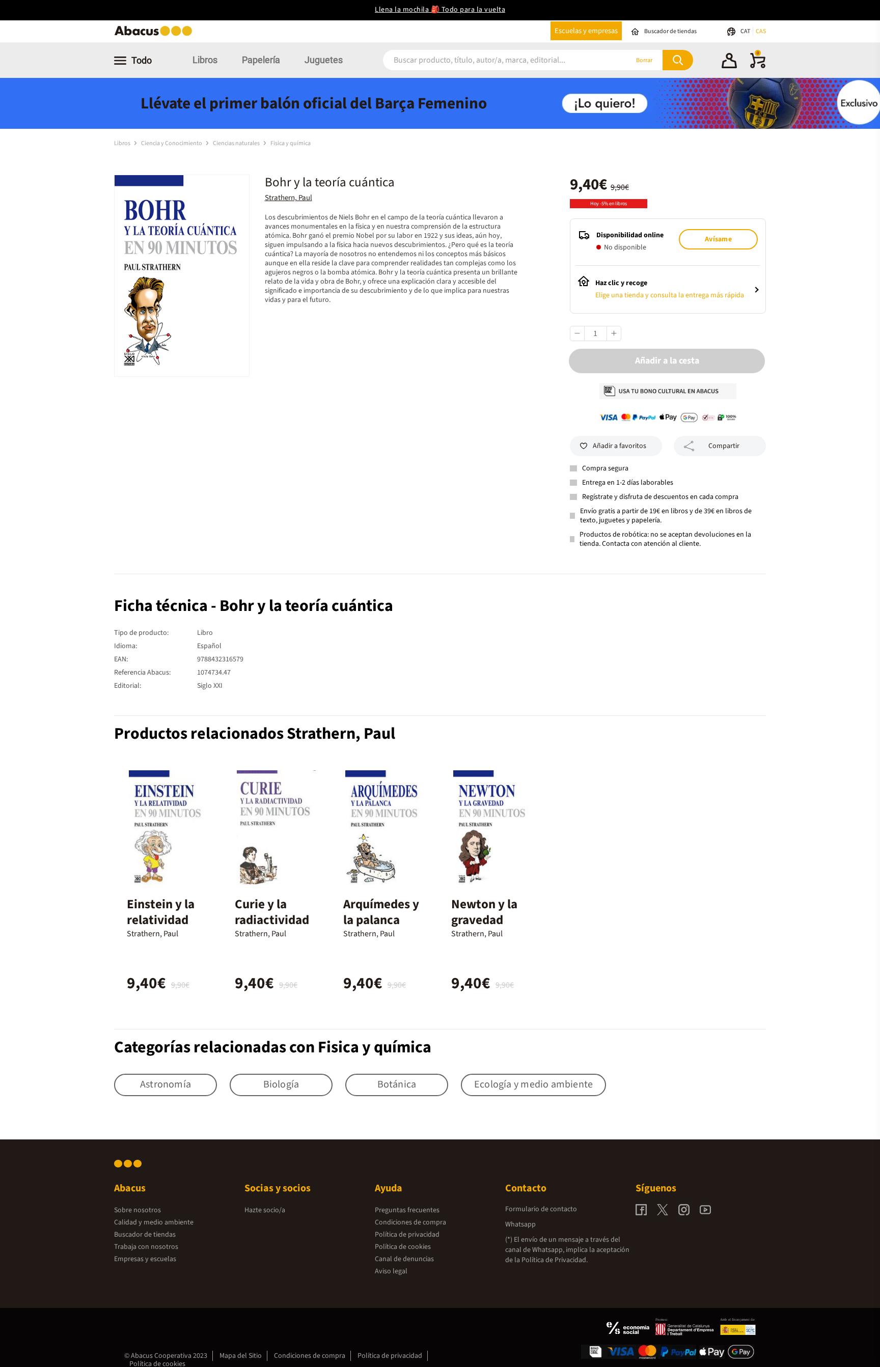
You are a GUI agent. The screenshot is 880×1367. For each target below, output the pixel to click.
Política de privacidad (407, 1235)
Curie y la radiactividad (272, 912)
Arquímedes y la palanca (381, 912)
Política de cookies (403, 1247)
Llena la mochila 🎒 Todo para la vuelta (440, 10)
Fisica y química (290, 143)
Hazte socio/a (264, 1210)
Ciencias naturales (237, 143)
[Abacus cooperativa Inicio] (156, 35)
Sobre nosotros (137, 1210)
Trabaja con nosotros (146, 1247)
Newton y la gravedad (484, 912)
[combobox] (491, 60)
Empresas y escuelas (145, 1259)
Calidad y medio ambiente (154, 1222)
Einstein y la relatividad (161, 912)
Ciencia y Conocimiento (172, 143)
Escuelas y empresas (586, 30)
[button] (729, 62)
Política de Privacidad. (554, 1260)
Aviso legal (391, 1271)
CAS (761, 31)
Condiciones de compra (410, 1222)
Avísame (718, 239)
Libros (205, 59)
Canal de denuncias (404, 1259)
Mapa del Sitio (240, 1356)
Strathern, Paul (288, 197)
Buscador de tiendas (145, 1235)
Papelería (261, 59)
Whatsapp (520, 1224)
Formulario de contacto (541, 1209)
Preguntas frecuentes (407, 1210)
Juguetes (324, 59)
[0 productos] (758, 66)
